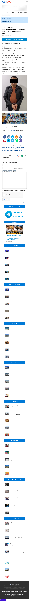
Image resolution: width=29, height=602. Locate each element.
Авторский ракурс (10, 6)
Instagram (24, 12)
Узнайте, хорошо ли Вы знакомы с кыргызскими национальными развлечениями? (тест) (16, 577)
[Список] (13, 171)
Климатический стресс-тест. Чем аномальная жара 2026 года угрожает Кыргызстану (17, 473)
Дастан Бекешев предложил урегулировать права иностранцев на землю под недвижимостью (17, 381)
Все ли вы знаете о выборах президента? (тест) (15, 562)
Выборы (4, 6)
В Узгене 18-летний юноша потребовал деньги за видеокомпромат (15, 290)
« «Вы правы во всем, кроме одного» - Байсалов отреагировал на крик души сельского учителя (14, 147)
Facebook (20, 12)
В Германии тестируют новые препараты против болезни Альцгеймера (15, 544)
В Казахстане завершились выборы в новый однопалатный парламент (17, 271)
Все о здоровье (5, 8)
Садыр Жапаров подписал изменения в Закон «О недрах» (17, 434)
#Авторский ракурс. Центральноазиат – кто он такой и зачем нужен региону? (17, 505)
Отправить (6, 199)
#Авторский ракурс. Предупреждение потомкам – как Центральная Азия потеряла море (17, 491)
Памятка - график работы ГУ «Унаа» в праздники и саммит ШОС (17, 335)
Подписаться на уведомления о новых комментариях (14, 190)
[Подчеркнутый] (6, 171)
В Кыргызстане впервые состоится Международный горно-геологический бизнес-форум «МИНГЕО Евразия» (17, 413)
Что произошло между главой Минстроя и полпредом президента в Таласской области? (17, 304)
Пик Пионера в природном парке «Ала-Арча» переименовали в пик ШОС (16, 350)
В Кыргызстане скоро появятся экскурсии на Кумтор (15, 427)
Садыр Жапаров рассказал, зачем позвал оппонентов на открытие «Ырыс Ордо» (16, 251)
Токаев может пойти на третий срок (16, 278)
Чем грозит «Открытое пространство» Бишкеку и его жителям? (17, 466)
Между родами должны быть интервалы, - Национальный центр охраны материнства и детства (16, 530)
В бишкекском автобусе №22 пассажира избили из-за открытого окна (16, 297)
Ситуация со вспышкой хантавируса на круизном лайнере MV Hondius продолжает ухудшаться (16, 537)
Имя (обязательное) (18, 164)
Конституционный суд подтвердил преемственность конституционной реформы (16, 452)
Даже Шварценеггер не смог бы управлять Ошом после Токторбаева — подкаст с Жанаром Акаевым (14, 237)
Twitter (18, 12)
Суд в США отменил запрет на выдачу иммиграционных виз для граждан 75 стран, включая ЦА (16, 258)
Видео (15, 6)
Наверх (25, 202)
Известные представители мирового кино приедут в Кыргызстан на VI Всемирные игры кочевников (17, 342)
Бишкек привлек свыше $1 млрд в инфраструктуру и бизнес (16, 388)
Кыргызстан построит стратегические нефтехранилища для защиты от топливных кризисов (17, 374)
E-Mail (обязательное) (18, 168)
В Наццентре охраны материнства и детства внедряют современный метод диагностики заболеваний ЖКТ (17, 551)
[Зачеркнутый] (8, 171)
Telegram (26, 12)
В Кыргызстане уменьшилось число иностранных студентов (16, 356)
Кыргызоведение (20, 6)
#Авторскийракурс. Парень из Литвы (17, 511)
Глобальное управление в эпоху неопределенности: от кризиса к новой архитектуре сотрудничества (16, 459)
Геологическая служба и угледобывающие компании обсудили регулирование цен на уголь (17, 406)
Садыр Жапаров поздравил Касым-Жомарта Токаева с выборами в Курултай (16, 265)
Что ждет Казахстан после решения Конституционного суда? (16, 445)
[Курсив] (5, 171)
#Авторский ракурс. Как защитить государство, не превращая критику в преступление (17, 498)
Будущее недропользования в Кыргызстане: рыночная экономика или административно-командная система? (16, 421)
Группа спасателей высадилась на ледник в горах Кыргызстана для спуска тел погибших (16, 328)
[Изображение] (10, 171)
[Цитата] (11, 171)
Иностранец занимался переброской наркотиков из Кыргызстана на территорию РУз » (14, 150)
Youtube (22, 12)
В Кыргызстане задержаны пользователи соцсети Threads (15, 317)
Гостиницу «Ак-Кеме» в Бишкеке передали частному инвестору (16, 367)
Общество (9, 18)
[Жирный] (3, 171)
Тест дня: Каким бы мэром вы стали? (17, 568)
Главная (4, 18)
